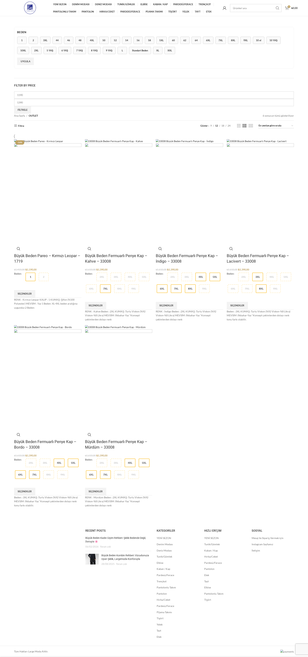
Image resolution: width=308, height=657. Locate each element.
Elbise (160, 562)
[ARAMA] (277, 8)
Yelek (160, 624)
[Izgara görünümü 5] (251, 126)
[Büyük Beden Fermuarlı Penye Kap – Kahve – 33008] (114, 140)
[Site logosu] (30, 7)
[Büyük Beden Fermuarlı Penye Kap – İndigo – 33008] (185, 140)
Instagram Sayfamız (262, 544)
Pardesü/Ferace (165, 575)
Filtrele (22, 109)
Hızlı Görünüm (18, 248)
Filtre (21, 125)
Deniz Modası (164, 550)
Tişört (160, 618)
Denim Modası (165, 544)
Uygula (25, 61)
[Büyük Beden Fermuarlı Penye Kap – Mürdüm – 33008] (115, 326)
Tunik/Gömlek (164, 556)
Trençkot (161, 581)
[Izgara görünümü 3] (238, 126)
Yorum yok (105, 546)
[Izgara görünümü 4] (244, 126)
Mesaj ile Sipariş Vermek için (267, 538)
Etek (159, 636)
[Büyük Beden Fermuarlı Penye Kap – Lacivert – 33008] (256, 140)
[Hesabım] (224, 8)
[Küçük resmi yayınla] (92, 560)
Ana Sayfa (19, 115)
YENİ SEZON (164, 538)
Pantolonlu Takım (166, 587)
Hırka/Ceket (163, 599)
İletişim (256, 550)
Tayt (159, 630)
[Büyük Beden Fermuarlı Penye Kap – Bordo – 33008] (43, 326)
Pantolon (162, 593)
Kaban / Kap (163, 568)
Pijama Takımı (164, 612)
